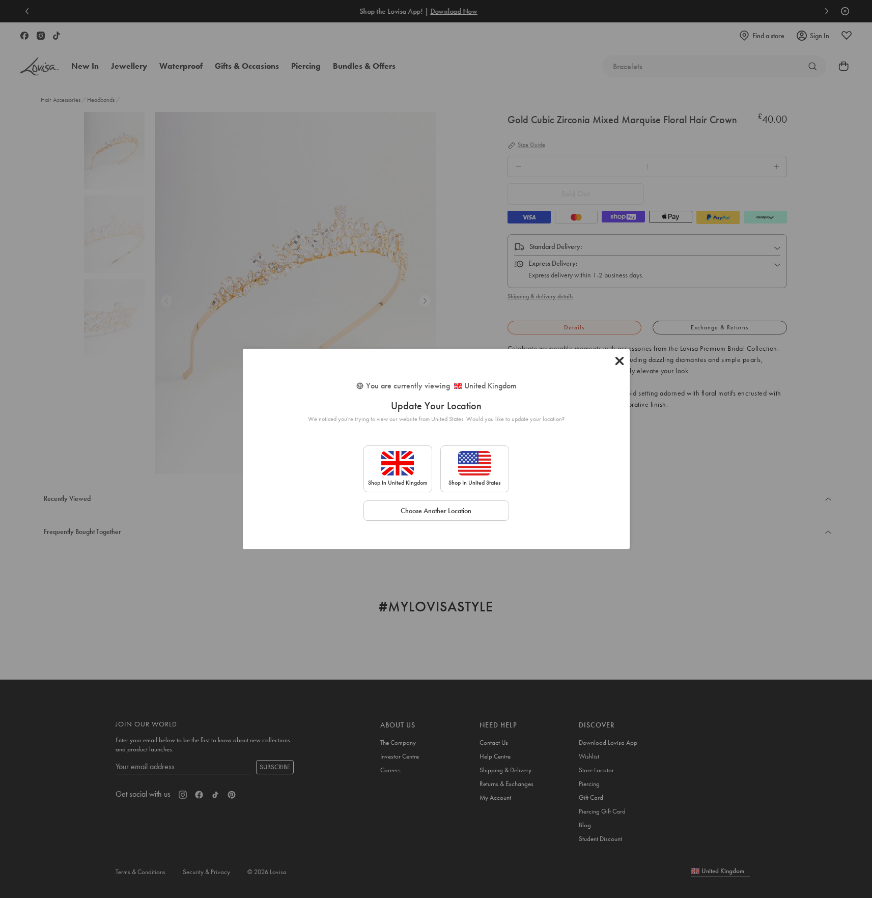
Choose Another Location (436, 510)
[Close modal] (619, 361)
